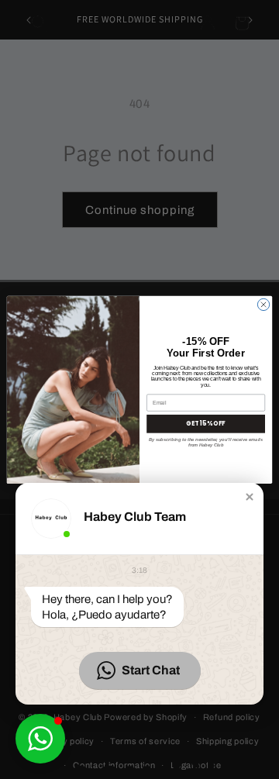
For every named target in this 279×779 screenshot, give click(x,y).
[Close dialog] (263, 304)
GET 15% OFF (205, 423)
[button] (249, 497)
